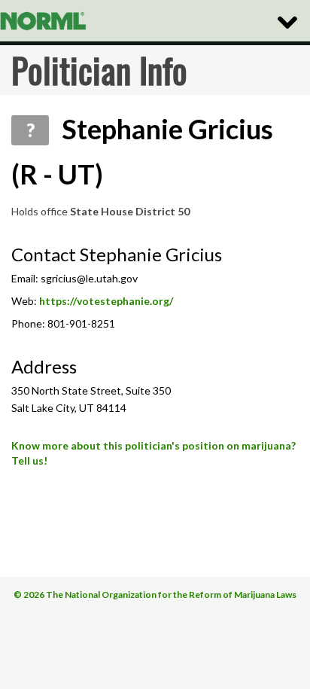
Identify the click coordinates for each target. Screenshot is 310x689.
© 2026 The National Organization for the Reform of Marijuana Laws (155, 594)
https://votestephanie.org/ (106, 300)
